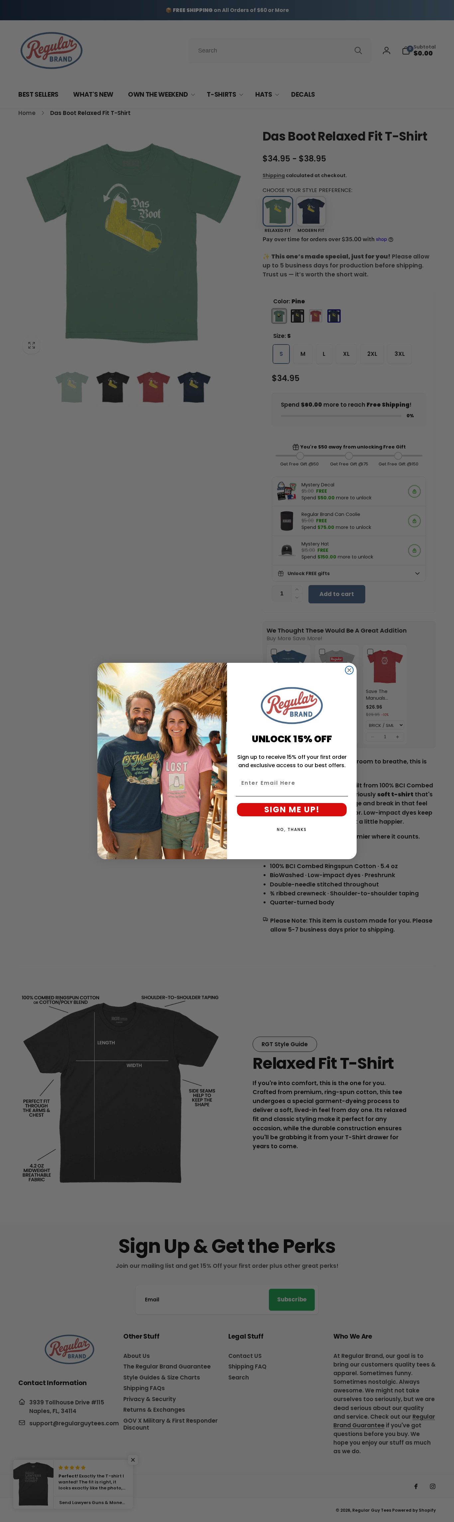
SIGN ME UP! (292, 809)
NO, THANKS (292, 829)
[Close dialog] (349, 670)
